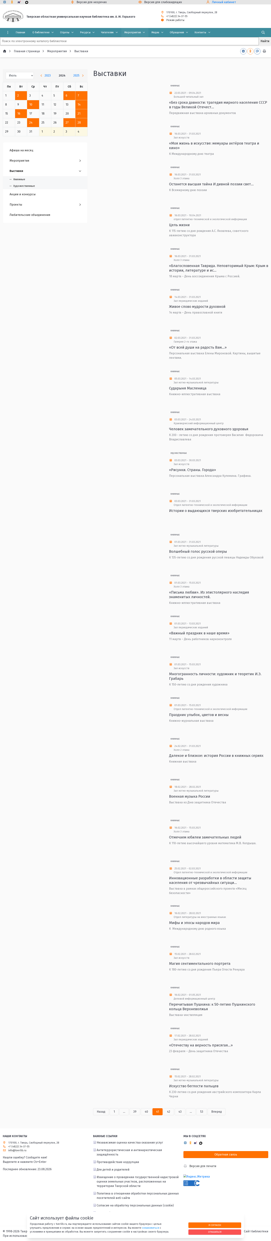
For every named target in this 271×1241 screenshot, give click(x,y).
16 (18, 113)
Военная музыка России (189, 796)
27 (67, 122)
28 (79, 122)
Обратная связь (225, 1154)
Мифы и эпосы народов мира (194, 922)
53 (201, 1111)
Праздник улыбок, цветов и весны (199, 715)
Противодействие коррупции (118, 1162)
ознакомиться (150, 1227)
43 (180, 1111)
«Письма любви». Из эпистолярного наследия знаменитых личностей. (209, 594)
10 (30, 104)
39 (134, 1111)
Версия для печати (202, 1166)
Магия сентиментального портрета (199, 963)
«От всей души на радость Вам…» (198, 347)
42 (168, 1111)
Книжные (175, 86)
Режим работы (175, 20)
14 (79, 104)
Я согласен (215, 1225)
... (124, 1111)
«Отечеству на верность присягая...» (201, 1045)
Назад (101, 1111)
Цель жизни (179, 225)
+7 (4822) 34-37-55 (176, 16)
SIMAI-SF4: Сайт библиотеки (248, 1231)
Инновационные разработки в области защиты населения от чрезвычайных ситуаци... (210, 880)
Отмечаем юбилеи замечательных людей (205, 837)
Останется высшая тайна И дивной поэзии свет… (211, 184)
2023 (48, 75)
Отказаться (214, 1232)
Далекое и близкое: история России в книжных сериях (216, 755)
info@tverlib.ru (17, 1150)
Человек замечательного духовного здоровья (208, 429)
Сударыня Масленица (187, 388)
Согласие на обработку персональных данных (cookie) (135, 1205)
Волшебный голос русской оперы (198, 551)
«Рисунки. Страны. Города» (192, 470)
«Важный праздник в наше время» (199, 633)
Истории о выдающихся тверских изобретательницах (215, 510)
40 (146, 1111)
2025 (76, 75)
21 (79, 113)
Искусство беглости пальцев (193, 1086)
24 (30, 122)
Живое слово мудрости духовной (197, 306)
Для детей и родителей (113, 1169)
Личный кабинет (224, 2)
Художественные (179, 453)
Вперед (216, 1111)
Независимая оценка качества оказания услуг (130, 1142)
